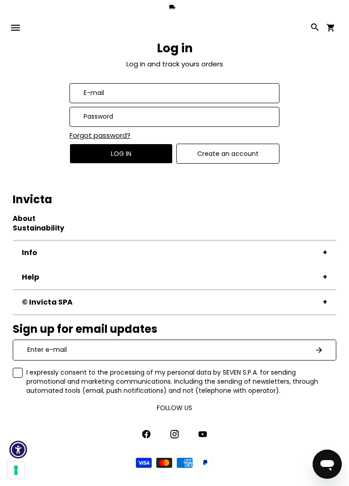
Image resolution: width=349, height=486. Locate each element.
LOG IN (121, 153)
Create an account (228, 153)
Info (29, 252)
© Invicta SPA (47, 302)
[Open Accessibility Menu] (18, 450)
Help (30, 277)
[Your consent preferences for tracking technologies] (16, 470)
